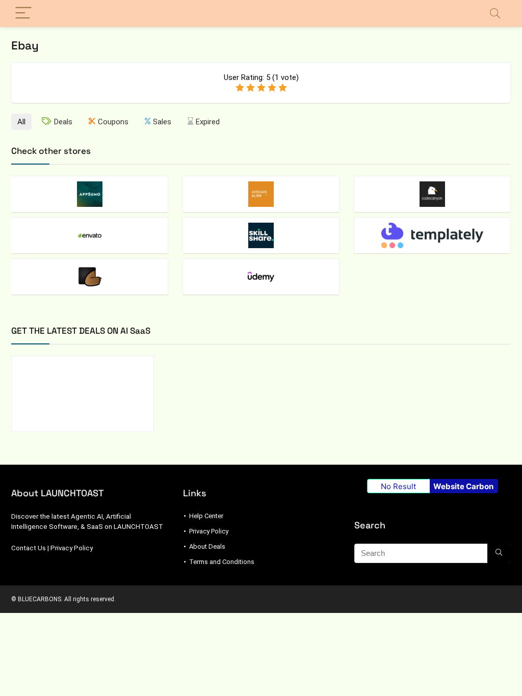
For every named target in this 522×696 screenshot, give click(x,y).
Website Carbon (463, 486)
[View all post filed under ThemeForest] (89, 276)
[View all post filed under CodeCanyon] (432, 194)
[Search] (495, 13)
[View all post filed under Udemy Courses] (261, 276)
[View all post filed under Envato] (89, 235)
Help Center (206, 516)
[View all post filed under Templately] (432, 235)
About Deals (207, 546)
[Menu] (23, 13)
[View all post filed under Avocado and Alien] (261, 194)
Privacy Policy (71, 548)
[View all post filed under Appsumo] (89, 194)
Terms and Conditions (221, 562)
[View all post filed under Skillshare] (261, 235)
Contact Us (28, 548)
